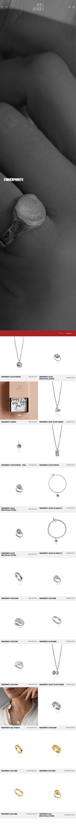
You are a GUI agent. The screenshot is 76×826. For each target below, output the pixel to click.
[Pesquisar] (6, 7)
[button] (69, 333)
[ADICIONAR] (73, 371)
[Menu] (2, 7)
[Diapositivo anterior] (3, 355)
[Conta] (69, 7)
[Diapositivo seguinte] (35, 355)
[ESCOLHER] (35, 371)
